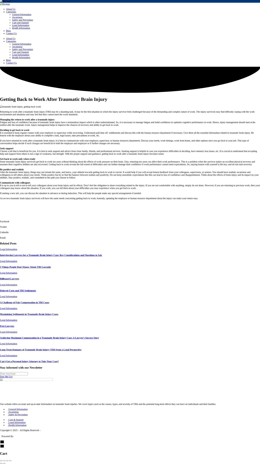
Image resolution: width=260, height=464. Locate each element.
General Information (21, 14)
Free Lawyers (7, 326)
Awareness (17, 17)
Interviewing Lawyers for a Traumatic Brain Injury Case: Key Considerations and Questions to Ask (51, 255)
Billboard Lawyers (9, 278)
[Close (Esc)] (1, 460)
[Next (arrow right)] (4, 463)
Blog (8, 30)
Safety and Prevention (22, 20)
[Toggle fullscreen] (7, 460)
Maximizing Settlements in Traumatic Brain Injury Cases (29, 314)
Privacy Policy (48, 430)
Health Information (21, 28)
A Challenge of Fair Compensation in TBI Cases (24, 302)
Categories (11, 12)
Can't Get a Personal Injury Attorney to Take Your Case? (29, 361)
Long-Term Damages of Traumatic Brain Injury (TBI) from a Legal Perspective (40, 349)
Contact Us (11, 33)
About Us (10, 9)
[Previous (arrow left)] (1, 463)
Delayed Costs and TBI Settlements (18, 290)
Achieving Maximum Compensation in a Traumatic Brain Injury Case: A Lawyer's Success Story (49, 338)
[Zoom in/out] (10, 460)
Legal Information (20, 25)
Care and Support (20, 22)
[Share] (4, 460)
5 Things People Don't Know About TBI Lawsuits (25, 267)
